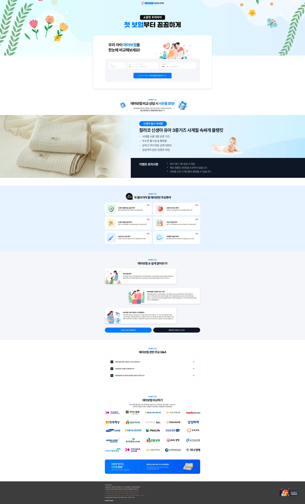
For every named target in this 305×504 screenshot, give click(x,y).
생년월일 (141, 64)
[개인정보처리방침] (109, 500)
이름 (111, 64)
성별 (130, 64)
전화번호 (164, 64)
